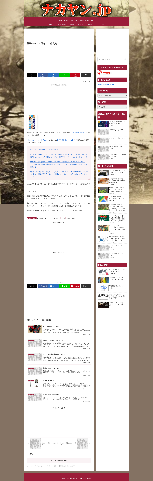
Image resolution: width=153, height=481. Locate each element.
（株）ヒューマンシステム (36, 140)
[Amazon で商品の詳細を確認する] (32, 122)
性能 (64, 218)
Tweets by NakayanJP (105, 84)
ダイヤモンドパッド (64, 140)
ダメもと (58, 218)
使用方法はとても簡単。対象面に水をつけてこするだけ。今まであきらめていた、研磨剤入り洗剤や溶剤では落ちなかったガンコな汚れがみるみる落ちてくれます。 (58, 164)
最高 (74, 218)
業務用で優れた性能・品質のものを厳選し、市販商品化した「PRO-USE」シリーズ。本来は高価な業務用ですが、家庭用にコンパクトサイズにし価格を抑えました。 (59, 174)
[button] (86, 75)
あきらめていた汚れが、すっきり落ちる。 (45, 149)
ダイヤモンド (49, 218)
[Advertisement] (59, 36)
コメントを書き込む (59, 460)
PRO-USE (41, 218)
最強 (69, 218)
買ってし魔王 (32, 218)
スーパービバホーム (78, 132)
